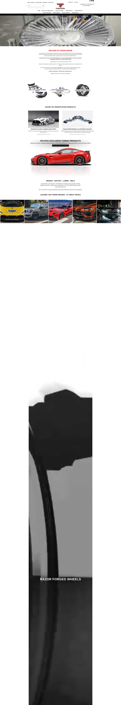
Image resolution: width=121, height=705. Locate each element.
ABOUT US (33, 2)
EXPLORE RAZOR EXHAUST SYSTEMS (77, 134)
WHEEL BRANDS (56, 12)
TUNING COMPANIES (47, 12)
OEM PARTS (45, 2)
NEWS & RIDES (39, 2)
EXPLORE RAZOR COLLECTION (43, 134)
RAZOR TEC (70, 2)
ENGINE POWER (75, 12)
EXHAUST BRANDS (66, 12)
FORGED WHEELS (69, 10)
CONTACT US (51, 2)
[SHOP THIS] (36, 211)
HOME (29, 2)
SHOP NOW (60, 32)
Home (39, 10)
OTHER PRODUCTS (79, 10)
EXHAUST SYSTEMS (59, 10)
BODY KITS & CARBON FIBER (47, 10)
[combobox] (36, 6)
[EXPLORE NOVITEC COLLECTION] (60, 158)
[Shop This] (12, 211)
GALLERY (76, 2)
